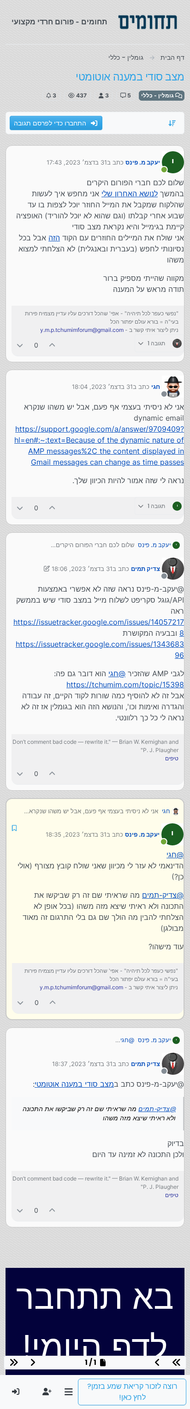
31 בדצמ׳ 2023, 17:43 (77, 162)
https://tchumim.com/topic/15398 (125, 684)
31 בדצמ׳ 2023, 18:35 (76, 834)
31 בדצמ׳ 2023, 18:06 (82, 568)
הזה (54, 237)
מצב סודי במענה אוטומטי (74, 1084)
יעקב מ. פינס (142, 162)
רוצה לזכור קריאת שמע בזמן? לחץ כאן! (132, 1392)
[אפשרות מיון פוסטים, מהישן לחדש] (172, 123)
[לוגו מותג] (147, 22)
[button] (68, 1392)
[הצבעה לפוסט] (52, 345)
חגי (155, 386)
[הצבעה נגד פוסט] (20, 345)
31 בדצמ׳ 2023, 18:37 (82, 1063)
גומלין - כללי (158, 95)
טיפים (171, 758)
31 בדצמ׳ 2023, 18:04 (102, 386)
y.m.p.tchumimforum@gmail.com (82, 329)
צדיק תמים (145, 568)
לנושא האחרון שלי (129, 193)
